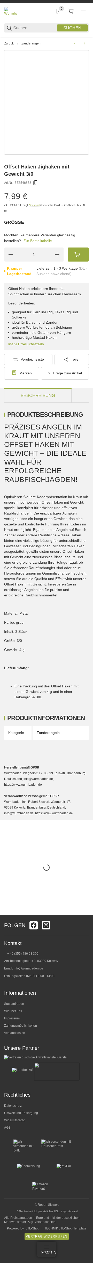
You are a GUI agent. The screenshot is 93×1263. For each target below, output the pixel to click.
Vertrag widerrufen (46, 1236)
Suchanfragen (14, 1004)
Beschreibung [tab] (38, 395)
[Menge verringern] (10, 254)
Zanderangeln (31, 43)
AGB (7, 1127)
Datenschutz (13, 1106)
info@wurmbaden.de (28, 968)
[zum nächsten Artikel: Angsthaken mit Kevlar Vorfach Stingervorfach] (84, 43)
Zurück (9, 43)
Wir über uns (13, 1011)
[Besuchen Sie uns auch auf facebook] (33, 925)
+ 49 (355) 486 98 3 (21, 953)
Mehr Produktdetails (26, 344)
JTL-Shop (33, 1228)
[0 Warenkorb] (70, 11)
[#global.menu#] (83, 11)
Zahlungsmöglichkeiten (20, 1025)
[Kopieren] (35, 183)
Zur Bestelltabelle (38, 241)
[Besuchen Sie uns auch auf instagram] (46, 925)
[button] (85, 913)
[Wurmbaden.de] (10, 11)
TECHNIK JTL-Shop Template (65, 1228)
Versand (34, 205)
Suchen (72, 28)
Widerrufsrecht (14, 1120)
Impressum (12, 1018)
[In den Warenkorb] (78, 255)
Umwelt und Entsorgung (21, 1113)
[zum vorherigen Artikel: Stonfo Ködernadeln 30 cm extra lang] (74, 43)
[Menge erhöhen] (57, 254)
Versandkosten (14, 1033)
